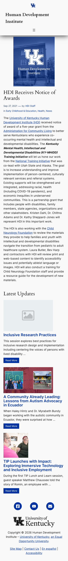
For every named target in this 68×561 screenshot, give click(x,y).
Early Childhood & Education (21, 110)
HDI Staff (30, 105)
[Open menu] (34, 30)
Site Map (16, 548)
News (49, 110)
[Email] (50, 506)
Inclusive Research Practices (29, 335)
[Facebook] (18, 506)
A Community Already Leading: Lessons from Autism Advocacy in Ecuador (32, 400)
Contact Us (31, 548)
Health (41, 110)
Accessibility (34, 553)
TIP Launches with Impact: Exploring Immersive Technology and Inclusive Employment (33, 465)
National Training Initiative (33, 161)
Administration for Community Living (27, 131)
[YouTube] (34, 506)
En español (49, 548)
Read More (11, 360)
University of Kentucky (34, 536)
